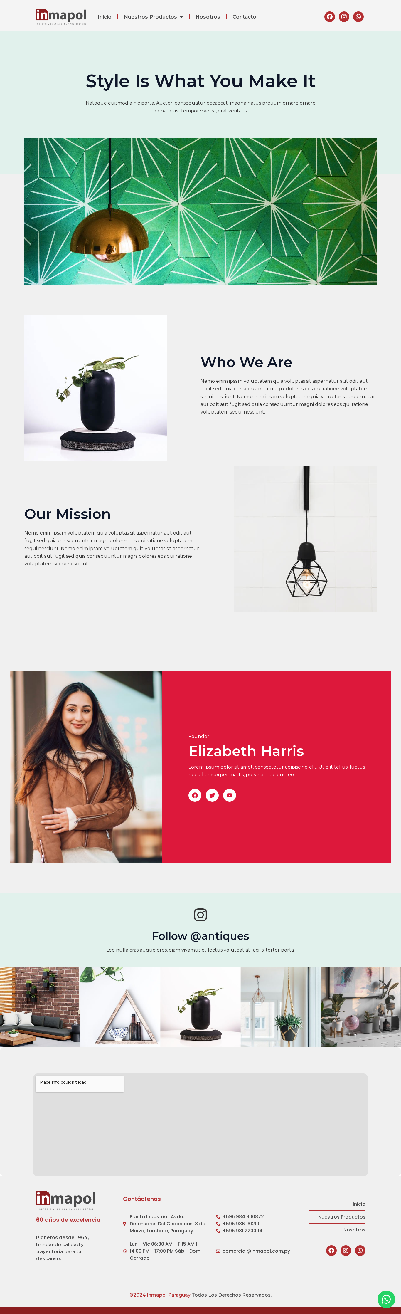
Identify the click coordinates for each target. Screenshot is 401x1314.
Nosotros (208, 17)
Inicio (105, 17)
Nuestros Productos (150, 17)
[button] (194, 795)
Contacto (244, 17)
